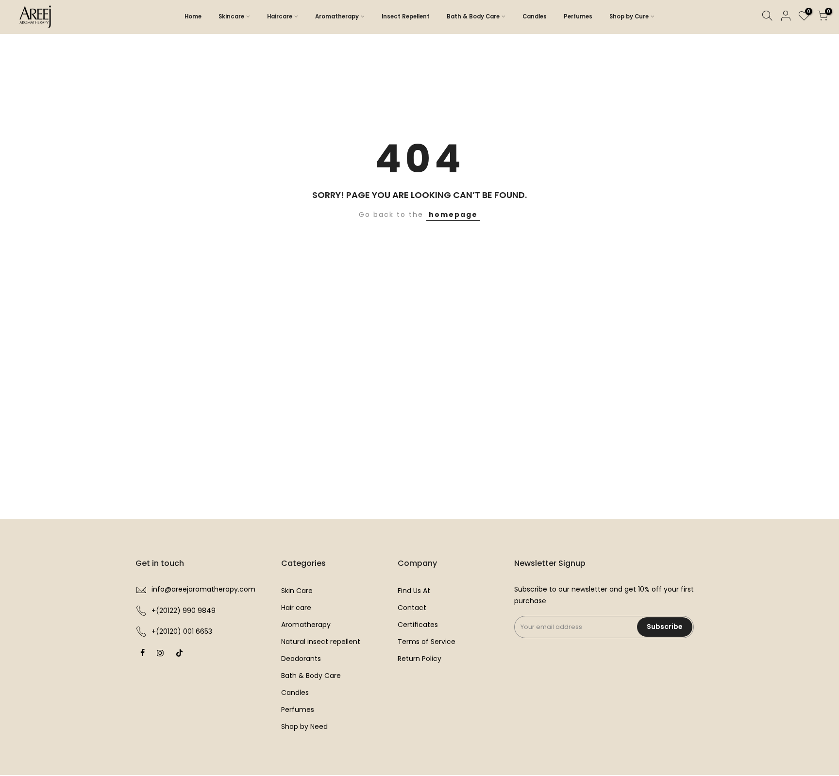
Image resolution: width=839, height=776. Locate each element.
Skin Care (297, 590)
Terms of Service (426, 641)
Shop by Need (304, 726)
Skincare (231, 16)
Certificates (418, 624)
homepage (453, 214)
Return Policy (419, 658)
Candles (534, 16)
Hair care (296, 607)
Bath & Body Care (473, 16)
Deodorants (301, 658)
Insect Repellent (406, 16)
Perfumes (578, 16)
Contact (412, 607)
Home (193, 16)
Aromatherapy (337, 16)
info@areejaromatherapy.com (203, 589)
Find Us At (414, 590)
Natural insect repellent (320, 641)
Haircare (279, 16)
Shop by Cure (629, 16)
